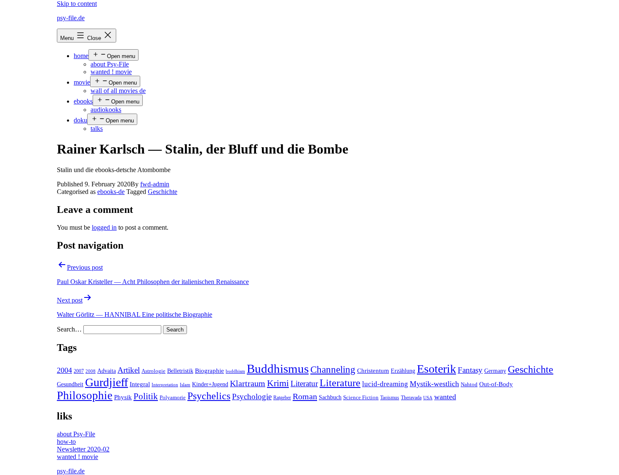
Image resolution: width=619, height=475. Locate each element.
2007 (79, 371)
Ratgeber (282, 398)
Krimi (278, 383)
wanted (445, 397)
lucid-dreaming (385, 384)
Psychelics (208, 395)
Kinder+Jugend (210, 384)
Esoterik (436, 368)
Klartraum (247, 383)
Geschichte (162, 191)
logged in (104, 227)
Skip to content (77, 3)
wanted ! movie (111, 71)
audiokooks (106, 109)
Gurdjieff (106, 382)
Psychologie (252, 397)
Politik (145, 396)
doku (80, 120)
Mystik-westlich (434, 383)
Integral (140, 384)
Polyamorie (173, 398)
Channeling (332, 369)
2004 (64, 370)
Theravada (411, 398)
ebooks (83, 101)
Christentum (373, 370)
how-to (66, 441)
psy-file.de (71, 17)
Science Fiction (361, 398)
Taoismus (389, 398)
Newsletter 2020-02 (83, 449)
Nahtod (469, 384)
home (81, 55)
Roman (305, 396)
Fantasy (470, 370)
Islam (185, 384)
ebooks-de (111, 191)
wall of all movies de (118, 90)
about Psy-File (110, 64)
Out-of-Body (496, 384)
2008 (90, 371)
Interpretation (165, 384)
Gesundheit (70, 384)
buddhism (235, 371)
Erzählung (403, 370)
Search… (69, 329)
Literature (340, 382)
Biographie (209, 370)
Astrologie (153, 371)
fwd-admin (154, 184)
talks (97, 128)
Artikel (128, 370)
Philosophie (84, 395)
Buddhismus (278, 368)
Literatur (304, 383)
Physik (123, 397)
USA (427, 397)
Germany (495, 371)
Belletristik (180, 370)
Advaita (106, 371)
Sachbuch (330, 397)
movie (82, 82)
